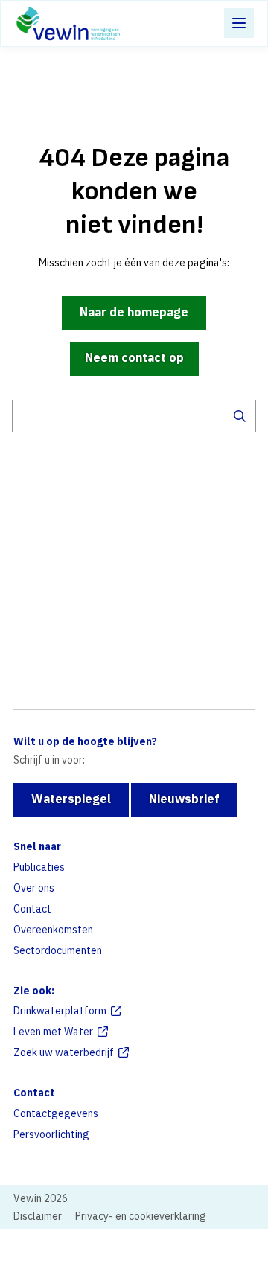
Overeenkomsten (53, 929)
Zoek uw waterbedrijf (63, 1052)
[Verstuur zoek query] (239, 416)
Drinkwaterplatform (59, 1010)
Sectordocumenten (57, 950)
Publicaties (39, 867)
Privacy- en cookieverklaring (140, 1216)
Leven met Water (53, 1031)
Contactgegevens (55, 1113)
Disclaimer (37, 1216)
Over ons (33, 888)
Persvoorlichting (51, 1134)
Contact (32, 908)
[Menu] (239, 23)
